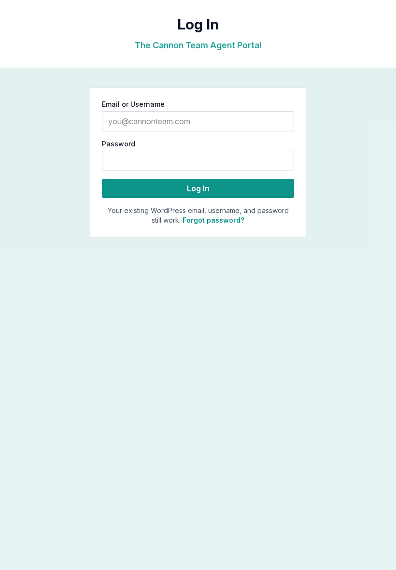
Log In (198, 188)
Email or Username (133, 104)
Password (118, 144)
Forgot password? (213, 220)
